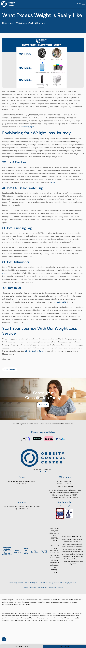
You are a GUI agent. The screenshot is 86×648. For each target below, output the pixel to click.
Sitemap (60, 587)
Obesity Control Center (34, 351)
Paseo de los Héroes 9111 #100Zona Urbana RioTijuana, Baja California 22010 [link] (22, 507)
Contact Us (43, 405)
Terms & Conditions (29, 587)
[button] (4, 639)
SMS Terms (52, 587)
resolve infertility (60, 302)
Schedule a (43, 395)
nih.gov (52, 182)
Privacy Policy (42, 587)
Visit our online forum (26, 551)
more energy (7, 273)
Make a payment (17, 551)
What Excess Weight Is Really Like (30, 23)
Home (5, 23)
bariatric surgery (27, 127)
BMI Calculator (35, 551)
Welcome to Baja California (7, 551)
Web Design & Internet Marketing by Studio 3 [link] (61, 583)
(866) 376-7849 (24, 604)
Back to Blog (9, 369)
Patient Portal (44, 551)
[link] (43, 471)
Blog (11, 23)
